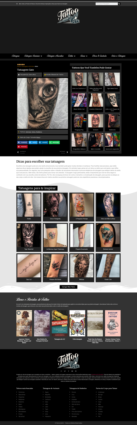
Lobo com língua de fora (112, 110)
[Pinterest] (76, 371)
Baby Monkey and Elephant (96, 89)
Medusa (81, 279)
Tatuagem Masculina (55, 56)
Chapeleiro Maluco (79, 149)
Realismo (39, 132)
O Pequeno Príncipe (82, 219)
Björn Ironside (95, 149)
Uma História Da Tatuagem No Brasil (42, 340)
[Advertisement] (68, 38)
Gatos (34, 132)
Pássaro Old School (55, 279)
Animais (31, 66)
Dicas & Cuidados (99, 56)
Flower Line (108, 279)
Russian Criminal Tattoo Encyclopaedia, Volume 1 (112, 340)
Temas (82, 56)
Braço (38, 137)
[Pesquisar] (119, 4)
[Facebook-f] (68, 371)
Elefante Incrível (108, 249)
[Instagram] (61, 371)
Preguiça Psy (79, 130)
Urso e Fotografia (55, 219)
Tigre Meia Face (112, 88)
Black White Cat (79, 109)
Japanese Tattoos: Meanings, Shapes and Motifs (24, 341)
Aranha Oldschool (95, 109)
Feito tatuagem (77, 339)
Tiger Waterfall (28, 249)
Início (18, 66)
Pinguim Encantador (82, 249)
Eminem (95, 130)
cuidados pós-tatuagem (97, 374)
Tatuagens (15, 56)
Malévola (112, 130)
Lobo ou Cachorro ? (79, 88)
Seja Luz (29, 279)
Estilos (70, 56)
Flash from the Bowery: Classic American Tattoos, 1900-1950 (95, 341)
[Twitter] (65, 371)
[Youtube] (72, 371)
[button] (22, 142)
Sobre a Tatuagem (118, 56)
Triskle (29, 219)
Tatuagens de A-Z (59, 339)
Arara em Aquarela (112, 149)
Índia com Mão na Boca (108, 219)
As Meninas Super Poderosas (55, 249)
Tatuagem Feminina (32, 56)
